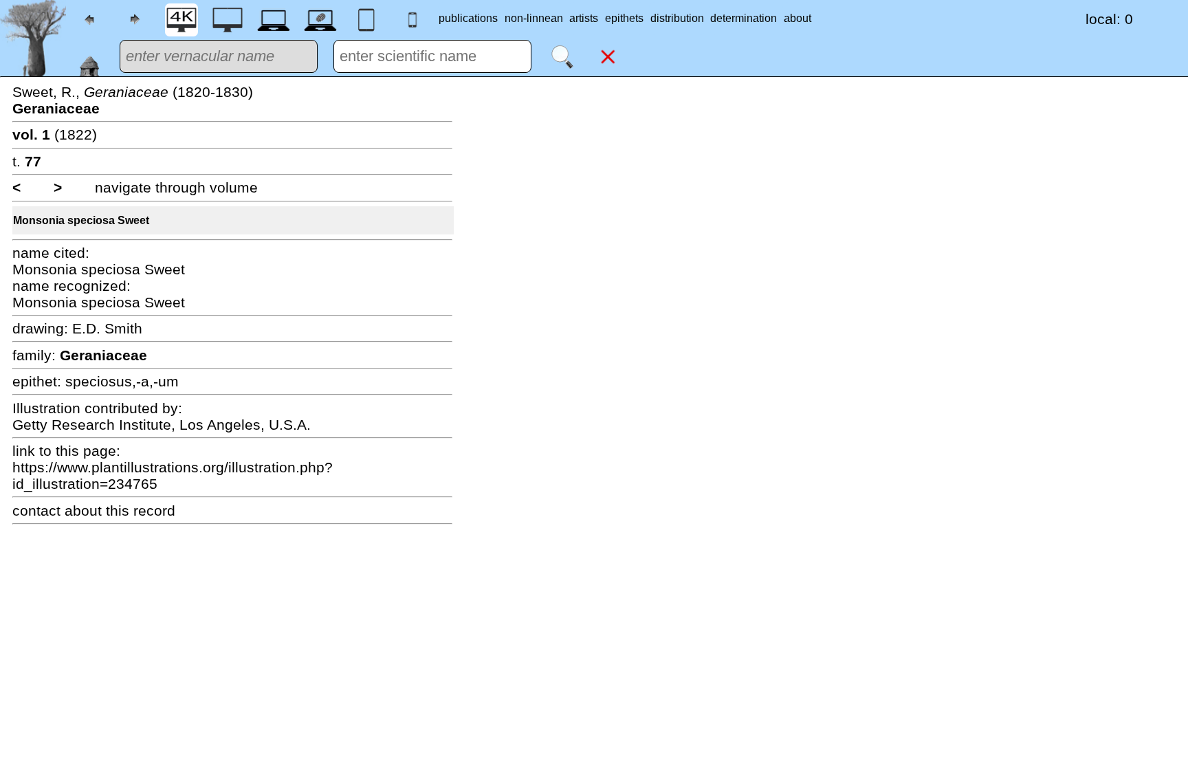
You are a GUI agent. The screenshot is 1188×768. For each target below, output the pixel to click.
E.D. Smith (107, 328)
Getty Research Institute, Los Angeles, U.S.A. (161, 424)
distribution (677, 18)
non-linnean (534, 18)
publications (468, 18)
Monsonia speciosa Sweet (81, 220)
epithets (624, 18)
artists (583, 18)
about (797, 18)
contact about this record (93, 510)
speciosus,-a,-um (122, 381)
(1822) (54, 134)
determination (743, 18)
